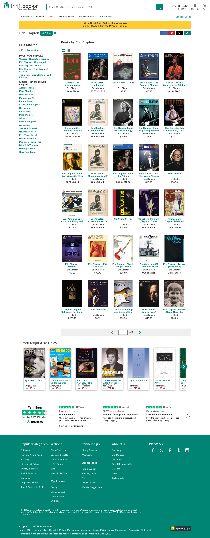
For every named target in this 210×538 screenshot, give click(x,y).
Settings (55, 487)
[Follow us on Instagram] (187, 450)
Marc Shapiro (26, 91)
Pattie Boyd (25, 111)
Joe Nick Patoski (28, 128)
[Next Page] (137, 332)
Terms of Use (25, 530)
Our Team (117, 459)
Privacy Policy (40, 530)
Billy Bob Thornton (29, 145)
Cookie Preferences (117, 530)
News (114, 473)
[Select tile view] (67, 50)
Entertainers (34, 50)
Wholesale (87, 455)
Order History (57, 496)
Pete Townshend (28, 135)
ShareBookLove (58, 450)
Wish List (55, 501)
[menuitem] (183, 6)
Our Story (116, 450)
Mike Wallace (26, 115)
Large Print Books (29, 482)
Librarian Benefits (59, 459)
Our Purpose (118, 455)
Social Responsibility (122, 464)
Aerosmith (24, 125)
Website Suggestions (92, 487)
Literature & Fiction (29, 464)
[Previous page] (114, 332)
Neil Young (25, 108)
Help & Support (89, 469)
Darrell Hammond (28, 138)
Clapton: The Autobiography (34, 59)
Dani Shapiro (26, 94)
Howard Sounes (27, 131)
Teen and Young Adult (31, 455)
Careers (116, 468)
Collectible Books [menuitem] (86, 16)
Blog (53, 468)
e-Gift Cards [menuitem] (106, 16)
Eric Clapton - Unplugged (32, 62)
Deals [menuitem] (50, 16)
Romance (25, 478)
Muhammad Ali (27, 98)
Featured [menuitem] (25, 16)
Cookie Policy (99, 530)
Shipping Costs (89, 473)
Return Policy (88, 482)
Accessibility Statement (140, 530)
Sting (22, 118)
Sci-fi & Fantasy (28, 473)
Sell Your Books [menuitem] (183, 17)
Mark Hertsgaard (27, 121)
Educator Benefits (59, 455)
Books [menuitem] (39, 16)
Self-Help (24, 459)
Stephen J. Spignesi (29, 104)
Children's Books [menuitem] (65, 16)
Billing (84, 478)
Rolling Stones (27, 148)
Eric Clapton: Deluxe (30, 65)
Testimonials (118, 478)
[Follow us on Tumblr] (178, 450)
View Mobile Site (59, 473)
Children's (25, 450)
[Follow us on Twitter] (161, 450)
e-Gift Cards (57, 464)
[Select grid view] (63, 50)
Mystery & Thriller (29, 468)
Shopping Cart (58, 492)
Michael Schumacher (30, 142)
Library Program (89, 450)
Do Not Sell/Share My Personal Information (70, 530)
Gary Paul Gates (27, 152)
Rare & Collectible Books (32, 487)
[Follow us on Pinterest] (170, 450)
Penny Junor (26, 101)
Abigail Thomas (27, 88)
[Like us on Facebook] (153, 450)
